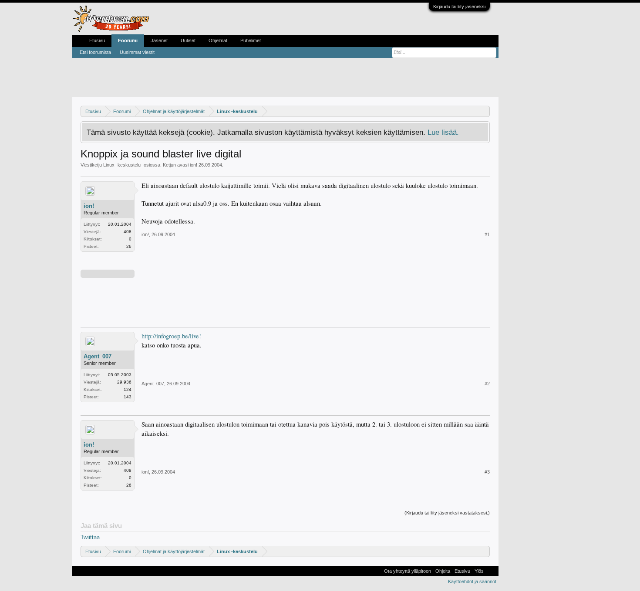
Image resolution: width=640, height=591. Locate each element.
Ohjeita (442, 571)
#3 (487, 471)
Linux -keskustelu (122, 164)
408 (127, 231)
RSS (491, 571)
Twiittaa (90, 537)
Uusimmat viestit (137, 52)
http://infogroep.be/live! (171, 336)
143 (127, 396)
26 (128, 246)
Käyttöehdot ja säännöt (472, 581)
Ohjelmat (218, 40)
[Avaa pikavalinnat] (484, 111)
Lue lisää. (443, 132)
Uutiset (188, 40)
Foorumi (128, 40)
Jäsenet (159, 40)
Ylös (479, 571)
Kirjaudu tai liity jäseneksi (459, 6)
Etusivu (97, 40)
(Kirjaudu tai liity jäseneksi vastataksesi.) (447, 512)
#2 (487, 383)
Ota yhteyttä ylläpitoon (407, 571)
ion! (193, 164)
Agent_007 (97, 356)
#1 (487, 234)
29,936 (124, 382)
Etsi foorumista (95, 52)
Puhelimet (250, 40)
